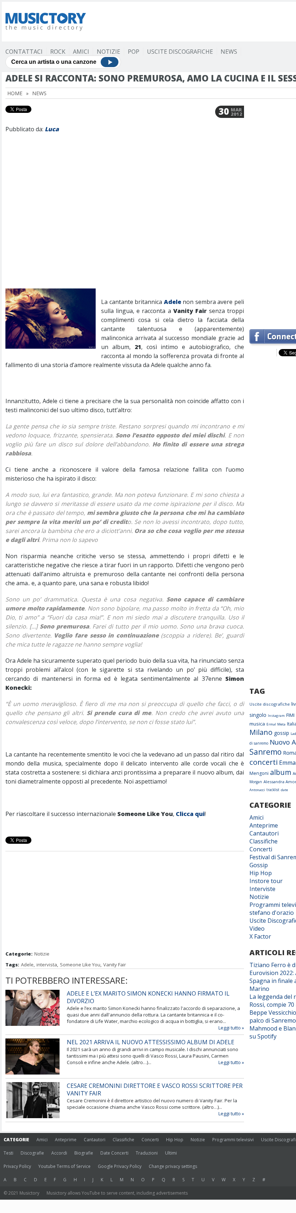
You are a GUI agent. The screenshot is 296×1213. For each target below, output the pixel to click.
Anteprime (263, 825)
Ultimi (171, 1153)
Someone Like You (80, 964)
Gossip (258, 865)
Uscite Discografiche (180, 52)
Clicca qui (190, 814)
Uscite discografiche (269, 704)
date (284, 790)
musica (257, 723)
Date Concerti (114, 1153)
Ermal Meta (276, 724)
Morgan (255, 781)
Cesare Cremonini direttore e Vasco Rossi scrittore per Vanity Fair (155, 1089)
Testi (8, 1153)
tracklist (272, 789)
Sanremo (265, 752)
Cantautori (264, 833)
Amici (81, 52)
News (229, 52)
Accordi (59, 1153)
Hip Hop (260, 873)
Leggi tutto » (231, 1027)
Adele (172, 302)
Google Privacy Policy (120, 1166)
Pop (133, 52)
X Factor (260, 936)
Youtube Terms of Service (64, 1166)
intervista (46, 964)
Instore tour (266, 881)
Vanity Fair (114, 964)
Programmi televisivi (233, 1140)
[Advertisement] (125, 902)
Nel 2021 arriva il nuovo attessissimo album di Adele (150, 1042)
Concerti (260, 849)
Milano (261, 732)
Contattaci (24, 52)
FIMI (290, 715)
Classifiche (263, 841)
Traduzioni (147, 1153)
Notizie (108, 52)
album (280, 772)
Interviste (262, 889)
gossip (281, 732)
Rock (57, 52)
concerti (263, 762)
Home (14, 93)
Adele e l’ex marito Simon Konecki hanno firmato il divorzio (148, 997)
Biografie (83, 1153)
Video (257, 928)
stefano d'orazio (271, 913)
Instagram (276, 715)
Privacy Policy (17, 1166)
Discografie (32, 1153)
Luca (52, 129)
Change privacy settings (173, 1166)
